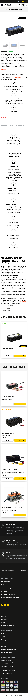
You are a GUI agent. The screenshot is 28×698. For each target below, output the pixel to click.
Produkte (11, 13)
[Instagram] (5, 605)
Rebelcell (11, 695)
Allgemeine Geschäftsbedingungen (9, 649)
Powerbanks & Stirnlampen (7, 625)
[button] (26, 5)
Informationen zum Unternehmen (8, 594)
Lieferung (3, 640)
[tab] (17, 125)
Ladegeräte (3, 616)
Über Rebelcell (4, 591)
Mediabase (3, 584)
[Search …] (19, 5)
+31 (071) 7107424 (9, 666)
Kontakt (3, 633)
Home (6, 13)
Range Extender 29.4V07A (19, 77)
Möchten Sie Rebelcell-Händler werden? (10, 597)
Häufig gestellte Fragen (6, 588)
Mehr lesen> (3, 69)
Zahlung (3, 636)
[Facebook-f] (2, 605)
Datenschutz (4, 646)
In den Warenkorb (20, 355)
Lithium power (4, 613)
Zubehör (3, 622)
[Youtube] (8, 605)
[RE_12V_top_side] (14, 29)
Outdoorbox (4, 619)
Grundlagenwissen (5, 581)
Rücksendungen (4, 643)
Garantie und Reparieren (6, 652)
